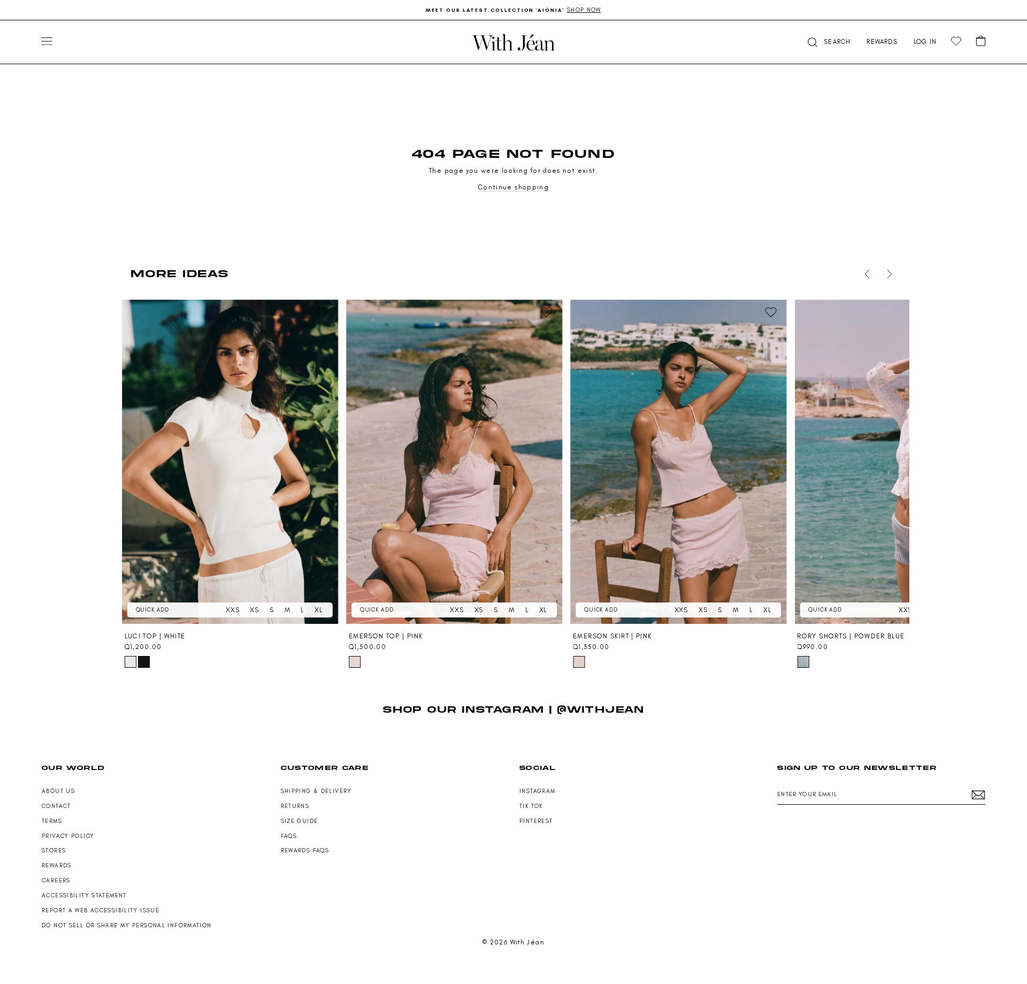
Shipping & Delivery (316, 791)
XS (254, 610)
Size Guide (299, 821)
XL (319, 610)
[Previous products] (864, 274)
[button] (828, 42)
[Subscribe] (978, 795)
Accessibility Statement (84, 895)
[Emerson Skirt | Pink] (678, 462)
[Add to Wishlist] (322, 312)
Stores (54, 850)
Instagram (537, 791)
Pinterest (536, 821)
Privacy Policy (68, 836)
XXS (232, 610)
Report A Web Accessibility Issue (100, 910)
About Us (58, 791)
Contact (56, 806)
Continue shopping (513, 187)
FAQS (289, 836)
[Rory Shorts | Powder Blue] (902, 462)
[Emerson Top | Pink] (454, 462)
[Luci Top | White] (230, 462)
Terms (52, 821)
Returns (295, 806)
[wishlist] (956, 41)
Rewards (57, 865)
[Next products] (887, 274)
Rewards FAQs (305, 850)
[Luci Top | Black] (144, 662)
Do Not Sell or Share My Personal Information (127, 925)
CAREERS (56, 880)
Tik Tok (531, 806)
